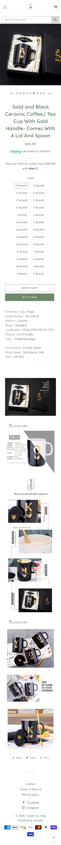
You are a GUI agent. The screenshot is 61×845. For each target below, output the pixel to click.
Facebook (32, 802)
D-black (39, 193)
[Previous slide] (11, 93)
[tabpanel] (30, 54)
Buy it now (29, 297)
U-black (22, 259)
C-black (22, 193)
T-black (39, 251)
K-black (22, 222)
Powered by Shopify (30, 820)
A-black (22, 185)
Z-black (38, 273)
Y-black (22, 273)
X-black (39, 266)
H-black (39, 207)
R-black (39, 244)
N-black (39, 229)
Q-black (22, 244)
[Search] (55, 19)
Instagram (32, 807)
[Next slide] (49, 93)
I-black (22, 215)
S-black (22, 251)
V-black (39, 259)
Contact (30, 784)
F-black (39, 200)
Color (30, 178)
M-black (21, 229)
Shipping (15, 151)
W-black (22, 266)
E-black (22, 200)
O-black (22, 237)
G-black (21, 207)
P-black (39, 237)
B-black (39, 185)
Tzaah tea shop (36, 815)
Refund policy (30, 794)
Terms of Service (30, 789)
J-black (38, 215)
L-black (39, 222)
